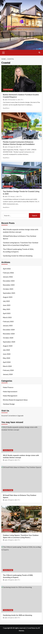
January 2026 (8, 277)
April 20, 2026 (13, 580)
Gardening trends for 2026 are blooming (17, 256)
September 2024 (9, 342)
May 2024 (6, 358)
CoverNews (31, 628)
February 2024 (8, 370)
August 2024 (7, 346)
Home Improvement (10, 391)
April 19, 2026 (13, 617)
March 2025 (7, 317)
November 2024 (9, 334)
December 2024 (9, 330)
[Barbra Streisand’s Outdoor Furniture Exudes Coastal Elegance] (21, 78)
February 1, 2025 (14, 196)
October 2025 (8, 289)
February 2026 (8, 273)
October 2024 (8, 338)
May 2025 (6, 309)
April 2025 (7, 313)
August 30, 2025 (14, 147)
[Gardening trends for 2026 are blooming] (21, 599)
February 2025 (8, 321)
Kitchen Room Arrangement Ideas (15, 400)
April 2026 (7, 269)
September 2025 (9, 293)
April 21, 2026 (13, 540)
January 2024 (8, 374)
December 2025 (9, 281)
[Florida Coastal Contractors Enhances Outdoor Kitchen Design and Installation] (21, 125)
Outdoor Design (8, 89)
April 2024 (7, 362)
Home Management (10, 396)
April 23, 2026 (13, 460)
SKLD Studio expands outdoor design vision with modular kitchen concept (20, 231)
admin (6, 99)
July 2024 (6, 350)
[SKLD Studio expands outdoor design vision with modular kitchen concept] (21, 439)
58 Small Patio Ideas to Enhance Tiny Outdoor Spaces (19, 237)
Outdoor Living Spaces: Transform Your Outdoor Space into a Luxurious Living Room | (20, 244)
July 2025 (6, 301)
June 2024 (6, 354)
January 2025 (8, 325)
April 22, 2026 (13, 500)
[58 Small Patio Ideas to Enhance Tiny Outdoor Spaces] (21, 479)
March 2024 (7, 366)
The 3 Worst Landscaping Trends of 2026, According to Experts (18, 250)
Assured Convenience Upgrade (12, 416)
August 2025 (7, 297)
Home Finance (8, 387)
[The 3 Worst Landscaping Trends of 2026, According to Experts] (21, 559)
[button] (3, 52)
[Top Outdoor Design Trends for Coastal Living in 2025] (21, 175)
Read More (6, 108)
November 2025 (9, 285)
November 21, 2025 (15, 99)
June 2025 (6, 305)
